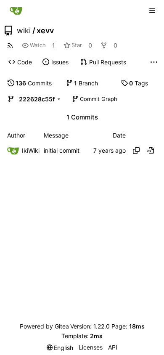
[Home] (16, 10)
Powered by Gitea (44, 326)
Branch (86, 83)
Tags (138, 83)
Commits (34, 83)
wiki (24, 30)
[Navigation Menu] (152, 10)
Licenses (91, 347)
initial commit (61, 150)
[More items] (154, 62)
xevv (45, 30)
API (112, 347)
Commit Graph (98, 98)
